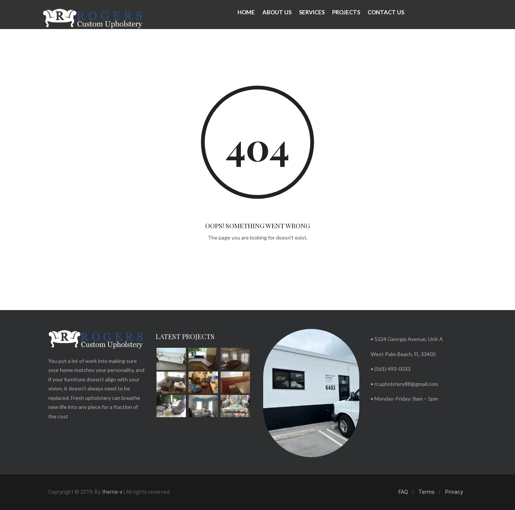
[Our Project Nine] (203, 406)
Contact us (386, 12)
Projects (346, 12)
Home (246, 12)
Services (312, 12)
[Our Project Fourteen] (235, 359)
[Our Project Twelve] (203, 383)
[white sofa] (171, 359)
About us (276, 12)
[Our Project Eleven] (235, 383)
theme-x (112, 492)
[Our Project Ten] (171, 406)
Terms (426, 492)
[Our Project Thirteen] (171, 383)
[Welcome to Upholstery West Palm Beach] (93, 19)
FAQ (403, 492)
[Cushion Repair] (203, 359)
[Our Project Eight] (235, 406)
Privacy (454, 492)
